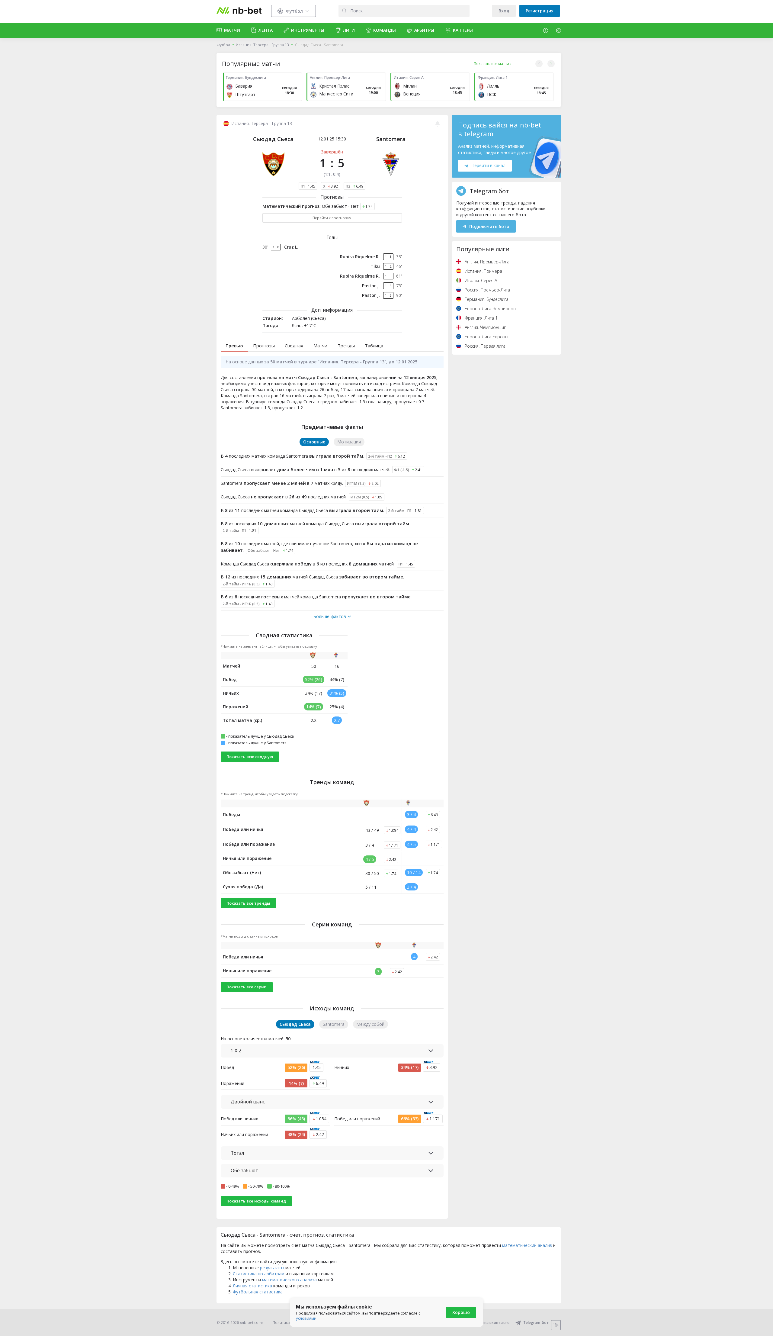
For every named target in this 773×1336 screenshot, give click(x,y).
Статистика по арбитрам (258, 1273)
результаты (272, 1267)
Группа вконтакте (492, 1322)
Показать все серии (246, 987)
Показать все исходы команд (256, 1201)
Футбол (223, 44)
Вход (504, 11)
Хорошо (461, 1312)
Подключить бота (489, 226)
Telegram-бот (536, 1322)
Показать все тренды (248, 903)
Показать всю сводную (249, 756)
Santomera (391, 139)
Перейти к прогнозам (332, 218)
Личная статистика (252, 1286)
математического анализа (289, 1280)
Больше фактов (329, 616)
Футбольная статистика (258, 1292)
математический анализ (527, 1245)
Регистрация (539, 11)
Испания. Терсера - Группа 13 (262, 44)
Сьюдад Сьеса (273, 139)
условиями (306, 1318)
